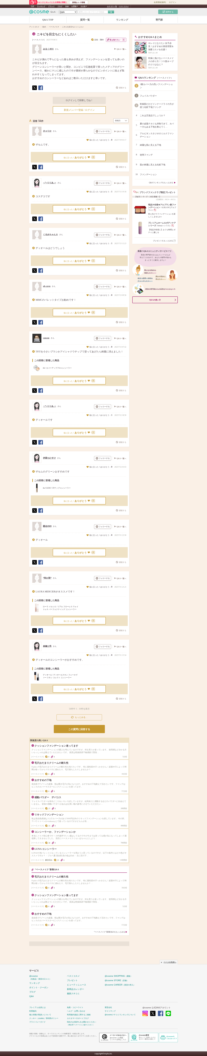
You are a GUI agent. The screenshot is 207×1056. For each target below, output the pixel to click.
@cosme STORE (116, 980)
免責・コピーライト (75, 1007)
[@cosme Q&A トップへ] (42, 12)
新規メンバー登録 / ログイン (79, 110)
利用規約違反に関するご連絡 (79, 1015)
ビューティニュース (76, 985)
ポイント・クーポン (38, 987)
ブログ (59, 6)
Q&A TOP (47, 19)
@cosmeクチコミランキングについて (120, 1015)
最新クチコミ (73, 993)
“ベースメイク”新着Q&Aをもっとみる (109, 932)
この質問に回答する (79, 729)
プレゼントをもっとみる (163, 241)
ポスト (34, 324)
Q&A (67, 6)
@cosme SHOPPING (118, 976)
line (168, 1013)
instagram (145, 1013)
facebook (160, 1013)
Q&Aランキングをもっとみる (161, 183)
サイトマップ (110, 1011)
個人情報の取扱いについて (40, 1015)
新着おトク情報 (78, 2)
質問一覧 (85, 19)
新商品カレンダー (75, 989)
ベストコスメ (124, 6)
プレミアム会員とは (37, 1007)
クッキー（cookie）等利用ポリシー (43, 1018)
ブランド (51, 6)
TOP (32, 6)
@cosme (40, 977)
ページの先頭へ (170, 962)
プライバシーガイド (37, 1022)
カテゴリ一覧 (112, 6)
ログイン (172, 2)
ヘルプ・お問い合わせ (76, 1011)
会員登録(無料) (160, 2)
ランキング (41, 6)
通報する (122, 88)
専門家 (159, 19)
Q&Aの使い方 (155, 300)
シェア (40, 324)
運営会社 (108, 1007)
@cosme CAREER (120, 985)
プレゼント (72, 980)
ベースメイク (38, 40)
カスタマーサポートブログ (78, 1018)
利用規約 (33, 1011)
